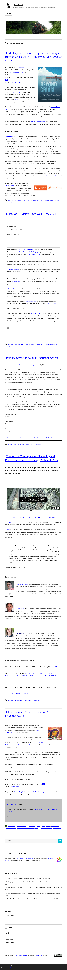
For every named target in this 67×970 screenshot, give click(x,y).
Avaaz (38, 826)
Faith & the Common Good (27, 249)
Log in (7, 933)
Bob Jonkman (11, 826)
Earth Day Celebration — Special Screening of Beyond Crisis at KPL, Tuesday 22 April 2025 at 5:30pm (33, 56)
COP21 (48, 826)
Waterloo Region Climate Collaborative (24, 202)
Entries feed (9, 936)
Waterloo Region (10, 202)
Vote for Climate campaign (38, 121)
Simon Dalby (20, 608)
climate (43, 826)
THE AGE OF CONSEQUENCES (16, 522)
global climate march (11, 828)
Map (6, 80)
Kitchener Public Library (17, 72)
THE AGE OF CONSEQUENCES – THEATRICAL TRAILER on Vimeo (33, 517)
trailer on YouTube (51, 176)
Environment (27, 200)
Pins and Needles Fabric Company (28, 252)
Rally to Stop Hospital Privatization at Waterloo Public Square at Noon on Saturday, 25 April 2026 (33, 898)
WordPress (9, 967)
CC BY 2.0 (39, 955)
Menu (8, 14)
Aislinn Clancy (36, 200)
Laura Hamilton (12, 444)
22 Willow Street (14, 786)
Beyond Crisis (23, 67)
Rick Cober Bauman (22, 584)
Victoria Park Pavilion (33, 254)
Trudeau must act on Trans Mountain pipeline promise (23, 365)
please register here (31, 301)
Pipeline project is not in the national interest (32, 357)
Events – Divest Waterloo (22, 693)
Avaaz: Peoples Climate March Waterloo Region (30, 792)
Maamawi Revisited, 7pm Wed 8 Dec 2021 (31, 213)
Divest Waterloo (10, 185)
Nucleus (3, 965)
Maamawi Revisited (13, 269)
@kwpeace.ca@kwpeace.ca (25, 858)
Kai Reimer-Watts (54, 200)
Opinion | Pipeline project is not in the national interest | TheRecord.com (34, 437)
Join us (8, 529)
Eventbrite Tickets (16, 82)
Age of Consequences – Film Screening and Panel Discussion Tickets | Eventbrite (30, 674)
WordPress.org (10, 942)
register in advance (19, 99)
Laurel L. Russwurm (21, 955)
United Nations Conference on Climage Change (28, 828)
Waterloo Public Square (46, 828)
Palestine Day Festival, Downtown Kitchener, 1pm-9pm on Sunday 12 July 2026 (28, 878)
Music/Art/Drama (30, 344)
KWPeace (18, 4)
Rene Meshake (16, 281)
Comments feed (10, 939)
